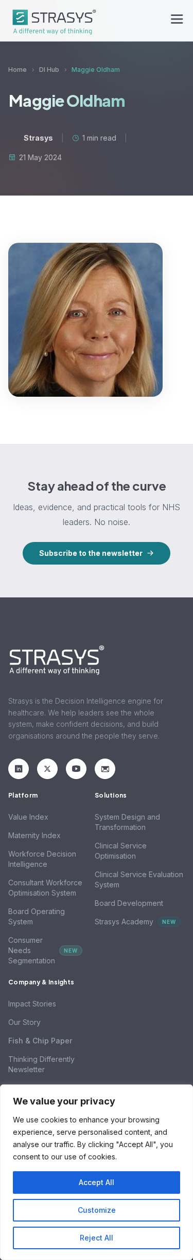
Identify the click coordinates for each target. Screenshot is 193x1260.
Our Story (24, 1022)
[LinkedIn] (18, 769)
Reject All (96, 1237)
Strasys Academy (135, 921)
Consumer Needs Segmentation (43, 950)
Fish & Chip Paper (40, 1040)
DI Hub (49, 69)
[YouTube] (76, 769)
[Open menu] (177, 20)
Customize (97, 1210)
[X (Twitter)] (47, 769)
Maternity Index (34, 835)
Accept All (96, 1182)
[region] (96, 1172)
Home (17, 69)
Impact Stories (32, 1003)
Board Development (129, 903)
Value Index (28, 816)
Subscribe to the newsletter (91, 553)
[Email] (105, 769)
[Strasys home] (52, 20)
